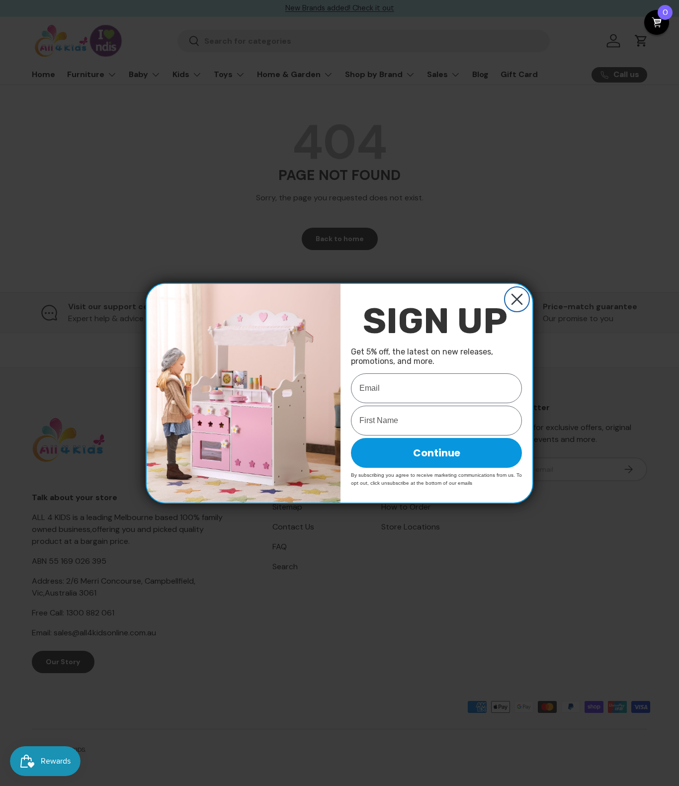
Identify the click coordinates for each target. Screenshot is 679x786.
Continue (436, 453)
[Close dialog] (517, 299)
